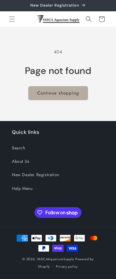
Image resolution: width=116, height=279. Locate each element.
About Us (20, 161)
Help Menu (22, 188)
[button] (11, 19)
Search (18, 148)
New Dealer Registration (35, 175)
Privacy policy (67, 266)
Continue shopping (58, 93)
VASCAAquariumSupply (55, 259)
